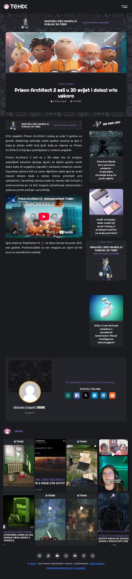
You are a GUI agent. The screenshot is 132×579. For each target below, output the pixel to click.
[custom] (48, 556)
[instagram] (39, 556)
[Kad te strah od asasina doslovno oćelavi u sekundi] (81, 508)
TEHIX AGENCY (96, 563)
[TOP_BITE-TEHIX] (44, 125)
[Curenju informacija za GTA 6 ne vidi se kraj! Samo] (50, 454)
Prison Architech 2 (93, 382)
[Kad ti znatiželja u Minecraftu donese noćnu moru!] (50, 508)
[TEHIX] (15, 6)
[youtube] (57, 556)
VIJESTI (61, 84)
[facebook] (84, 556)
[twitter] (92, 556)
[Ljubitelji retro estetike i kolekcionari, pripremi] (18, 508)
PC (43, 243)
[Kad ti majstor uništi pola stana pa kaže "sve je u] (18, 454)
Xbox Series (108, 382)
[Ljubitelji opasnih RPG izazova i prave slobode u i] (113, 508)
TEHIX (33, 563)
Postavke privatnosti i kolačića (66, 568)
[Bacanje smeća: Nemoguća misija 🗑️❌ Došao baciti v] (81, 454)
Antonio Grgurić (29, 407)
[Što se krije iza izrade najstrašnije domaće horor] (113, 454)
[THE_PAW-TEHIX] (106, 260)
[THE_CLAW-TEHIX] (66, 22)
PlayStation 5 (76, 382)
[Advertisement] (44, 281)
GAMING (70, 84)
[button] (124, 6)
